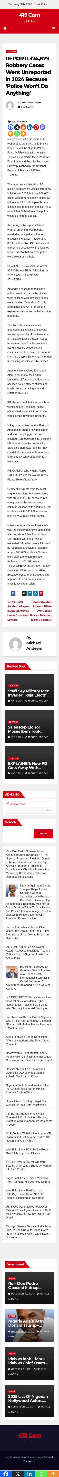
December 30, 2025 (22, 1294)
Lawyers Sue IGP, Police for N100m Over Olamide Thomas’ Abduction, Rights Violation (41, 610)
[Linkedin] (30, 127)
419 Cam (29, 15)
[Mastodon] (42, 127)
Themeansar (29, 1461)
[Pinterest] (36, 127)
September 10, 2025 (23, 1407)
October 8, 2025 (21, 1369)
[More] (23, 134)
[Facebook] (10, 127)
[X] (17, 127)
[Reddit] (23, 127)
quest (12, 1278)
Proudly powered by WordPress (20, 1457)
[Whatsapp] (17, 134)
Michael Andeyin (31, 102)
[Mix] (10, 134)
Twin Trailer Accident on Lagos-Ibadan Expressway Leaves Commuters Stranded (18, 610)
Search (10, 822)
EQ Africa (11, 51)
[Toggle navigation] (54, 28)
